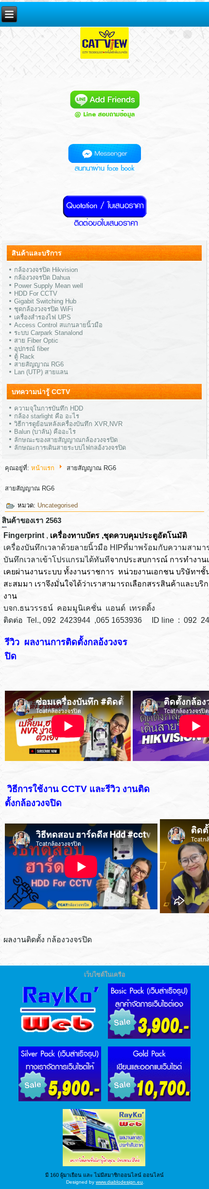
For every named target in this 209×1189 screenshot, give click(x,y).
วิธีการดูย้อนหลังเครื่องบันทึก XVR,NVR (68, 424)
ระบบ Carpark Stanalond (48, 332)
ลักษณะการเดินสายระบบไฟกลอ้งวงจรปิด (70, 447)
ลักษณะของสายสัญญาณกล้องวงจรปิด (66, 440)
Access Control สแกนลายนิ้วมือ (58, 325)
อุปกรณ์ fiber (31, 348)
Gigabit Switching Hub (45, 301)
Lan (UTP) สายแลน (41, 372)
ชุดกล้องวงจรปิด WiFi (43, 309)
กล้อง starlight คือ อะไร (46, 416)
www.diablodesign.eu (119, 1182)
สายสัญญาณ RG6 (39, 364)
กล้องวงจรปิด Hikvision (46, 269)
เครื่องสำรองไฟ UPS (42, 317)
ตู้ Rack (24, 356)
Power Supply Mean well (48, 285)
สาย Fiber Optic (36, 340)
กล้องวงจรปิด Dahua (42, 277)
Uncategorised (57, 505)
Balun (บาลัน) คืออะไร (45, 431)
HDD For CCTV (35, 293)
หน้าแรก (42, 468)
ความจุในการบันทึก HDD (48, 408)
